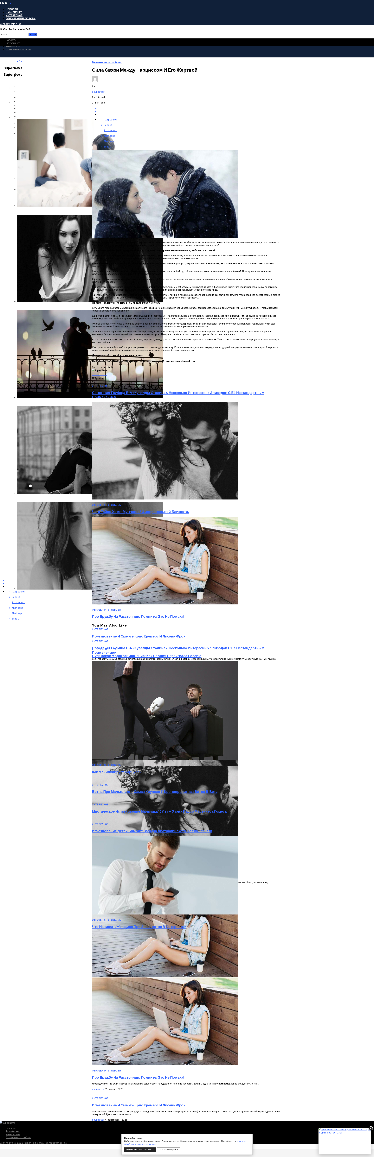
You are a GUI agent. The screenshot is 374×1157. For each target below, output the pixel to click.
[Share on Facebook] (190, 107)
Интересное (14, 15)
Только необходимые (168, 1150)
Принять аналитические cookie (140, 1150)
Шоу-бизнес (14, 12)
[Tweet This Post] (190, 111)
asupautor (98, 91)
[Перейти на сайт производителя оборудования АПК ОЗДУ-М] (345, 1141)
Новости (12, 9)
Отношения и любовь (21, 18)
